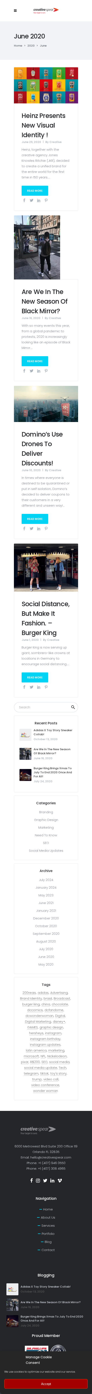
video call (50, 1079)
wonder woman (45, 1091)
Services (48, 1225)
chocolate (60, 1004)
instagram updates (45, 1045)
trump (37, 1079)
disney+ (59, 1021)
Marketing (46, 827)
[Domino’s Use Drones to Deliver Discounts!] (46, 403)
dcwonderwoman (39, 1016)
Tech (62, 1068)
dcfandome (54, 1010)
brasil (48, 998)
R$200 (35, 1062)
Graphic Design (46, 820)
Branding (46, 812)
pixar (24, 1062)
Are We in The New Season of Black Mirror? (45, 301)
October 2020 (46, 926)
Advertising (59, 993)
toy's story (58, 1073)
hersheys (36, 1033)
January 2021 (46, 910)
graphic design (51, 1027)
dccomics (35, 1010)
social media (59, 1062)
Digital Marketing (38, 1021)
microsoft (31, 1056)
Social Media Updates (46, 850)
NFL (43, 1056)
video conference (45, 1085)
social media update (40, 1068)
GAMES (32, 1027)
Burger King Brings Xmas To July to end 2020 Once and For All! (53, 772)
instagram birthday (45, 1039)
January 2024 (46, 887)
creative (55, 142)
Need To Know (46, 835)
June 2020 (46, 956)
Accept (46, 1384)
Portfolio (48, 1233)
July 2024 (46, 880)
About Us (48, 1217)
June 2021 (46, 903)
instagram (53, 1033)
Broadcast (62, 998)
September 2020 (46, 933)
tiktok (44, 1073)
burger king (31, 1004)
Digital (60, 1016)
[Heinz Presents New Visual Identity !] (46, 85)
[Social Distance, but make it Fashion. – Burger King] (46, 567)
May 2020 (46, 964)
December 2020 (46, 918)
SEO (46, 843)
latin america (36, 1050)
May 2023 (46, 895)
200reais (29, 993)
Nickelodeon (57, 1056)
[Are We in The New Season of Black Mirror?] (37, 247)
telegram (31, 1073)
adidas (43, 993)
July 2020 (46, 949)
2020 (31, 45)
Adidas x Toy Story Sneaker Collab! (46, 1287)
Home (18, 45)
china (46, 1004)
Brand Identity (31, 998)
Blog (48, 1242)
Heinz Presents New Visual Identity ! (43, 125)
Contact (48, 1250)
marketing (56, 1050)
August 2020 (46, 941)
